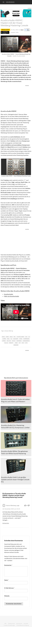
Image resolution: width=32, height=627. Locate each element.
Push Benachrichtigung (23, 625)
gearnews (10, 2)
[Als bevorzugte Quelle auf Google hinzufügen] (5, 32)
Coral (8, 143)
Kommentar (8, 565)
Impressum (19, 623)
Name (6, 580)
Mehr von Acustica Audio (11, 296)
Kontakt (26, 623)
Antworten (5, 523)
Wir (6, 623)
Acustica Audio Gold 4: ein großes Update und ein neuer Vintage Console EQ (15, 479)
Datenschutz (11, 623)
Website (6, 596)
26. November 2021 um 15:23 (11, 509)
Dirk (22, 29)
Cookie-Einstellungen (9, 625)
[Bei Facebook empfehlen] (21, 331)
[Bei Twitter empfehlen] (28, 331)
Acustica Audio (8, 294)
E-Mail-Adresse (9, 588)
